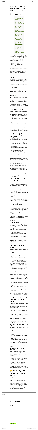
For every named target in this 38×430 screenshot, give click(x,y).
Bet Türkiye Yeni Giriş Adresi (18, 26)
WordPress (34, 428)
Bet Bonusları (16, 48)
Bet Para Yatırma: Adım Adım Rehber (19, 23)
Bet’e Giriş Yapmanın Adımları (18, 34)
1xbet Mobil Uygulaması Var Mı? (19, 18)
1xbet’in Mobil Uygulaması (18, 27)
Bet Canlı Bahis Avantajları (18, 22)
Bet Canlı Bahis (17, 35)
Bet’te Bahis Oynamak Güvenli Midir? (19, 25)
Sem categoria (11, 393)
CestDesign (30, 1)
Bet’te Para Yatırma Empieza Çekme (19, 52)
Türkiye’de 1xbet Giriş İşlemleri (18, 39)
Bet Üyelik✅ (16, 19)
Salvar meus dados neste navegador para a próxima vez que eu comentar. (18, 421)
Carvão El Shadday (4, 1)
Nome (11, 412)
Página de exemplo (34, 1)
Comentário (11, 405)
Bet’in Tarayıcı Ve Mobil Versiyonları (19, 31)
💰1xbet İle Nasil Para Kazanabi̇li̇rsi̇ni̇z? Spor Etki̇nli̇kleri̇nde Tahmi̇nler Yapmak (19, 33)
